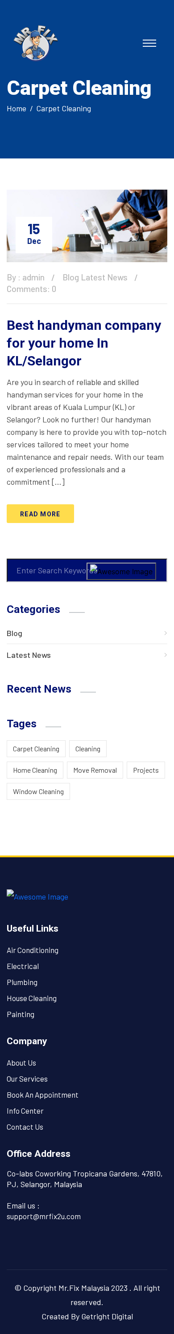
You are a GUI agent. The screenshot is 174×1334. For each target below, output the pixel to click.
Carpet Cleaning (63, 108)
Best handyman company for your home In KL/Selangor (84, 343)
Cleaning (87, 748)
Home (16, 108)
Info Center (25, 1110)
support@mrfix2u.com (44, 1216)
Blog (70, 277)
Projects (146, 770)
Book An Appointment (43, 1094)
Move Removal (95, 770)
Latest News (104, 277)
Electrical (23, 965)
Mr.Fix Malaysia (83, 1288)
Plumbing (22, 981)
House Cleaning (32, 997)
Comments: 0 (31, 289)
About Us (21, 1062)
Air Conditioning (32, 949)
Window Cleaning (38, 791)
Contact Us (25, 1126)
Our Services (27, 1078)
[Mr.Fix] (35, 42)
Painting (20, 1014)
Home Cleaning (35, 770)
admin (33, 277)
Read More (40, 514)
